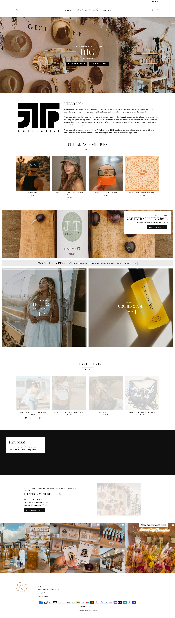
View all (87, 149)
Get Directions (34, 510)
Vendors (107, 10)
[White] (37, 418)
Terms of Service (42, 596)
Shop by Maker (99, 64)
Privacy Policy (41, 593)
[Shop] (44, 307)
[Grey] (40, 418)
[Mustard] (34, 418)
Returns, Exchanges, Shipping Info (48, 589)
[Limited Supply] (87, 234)
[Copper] (29, 418)
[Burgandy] (31, 418)
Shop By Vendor (76, 64)
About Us (40, 583)
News (39, 586)
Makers (68, 10)
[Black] (26, 418)
